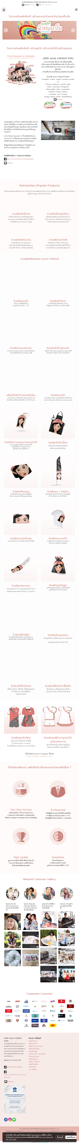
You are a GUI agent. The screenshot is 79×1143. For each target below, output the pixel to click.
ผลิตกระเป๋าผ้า (33, 1043)
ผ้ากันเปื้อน (52, 92)
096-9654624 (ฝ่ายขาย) (14, 1067)
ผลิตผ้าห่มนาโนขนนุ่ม (35, 1046)
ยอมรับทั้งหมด (71, 1137)
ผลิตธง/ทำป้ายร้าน (34, 1062)
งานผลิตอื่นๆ (33, 1069)
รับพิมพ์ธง (64, 92)
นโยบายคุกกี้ (12, 1139)
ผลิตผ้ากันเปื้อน (33, 1064)
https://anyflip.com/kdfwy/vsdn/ (39, 756)
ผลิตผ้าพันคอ (33, 1041)
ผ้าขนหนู (58, 92)
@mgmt (33, 5)
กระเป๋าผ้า (63, 84)
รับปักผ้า (58, 97)
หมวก (59, 94)
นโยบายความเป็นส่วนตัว (46, 1137)
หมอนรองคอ (56, 87)
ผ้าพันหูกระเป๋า (65, 87)
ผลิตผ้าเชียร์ (32, 1067)
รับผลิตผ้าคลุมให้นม (58, 635)
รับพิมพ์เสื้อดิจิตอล (67, 97)
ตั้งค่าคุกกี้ (60, 1137)
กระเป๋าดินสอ (52, 94)
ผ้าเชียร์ (53, 97)
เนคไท (58, 89)
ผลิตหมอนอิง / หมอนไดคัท (37, 1054)
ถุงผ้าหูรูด (46, 97)
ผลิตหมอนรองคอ (34, 1056)
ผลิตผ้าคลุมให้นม (34, 1049)
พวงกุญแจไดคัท (65, 89)
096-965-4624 (47, 5)
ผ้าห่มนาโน (49, 84)
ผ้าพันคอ (52, 79)
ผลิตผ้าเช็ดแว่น (33, 1059)
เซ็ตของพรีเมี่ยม (50, 89)
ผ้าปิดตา (49, 87)
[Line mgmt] (50, 105)
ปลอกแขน (64, 94)
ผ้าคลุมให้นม (45, 79)
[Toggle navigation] (76, 10)
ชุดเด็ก (68, 84)
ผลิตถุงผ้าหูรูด (33, 1051)
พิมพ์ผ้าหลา (56, 84)
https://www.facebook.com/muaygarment (20, 159)
